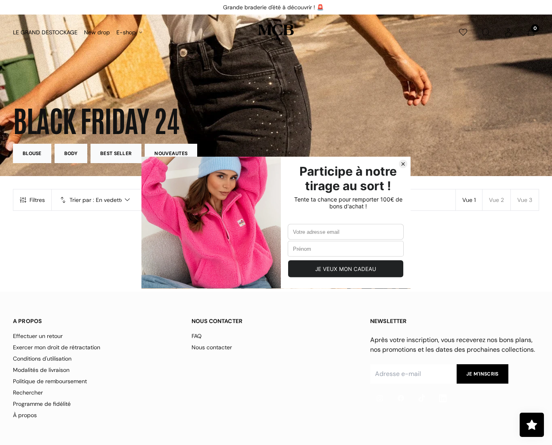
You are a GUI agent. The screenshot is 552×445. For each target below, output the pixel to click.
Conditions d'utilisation (42, 358)
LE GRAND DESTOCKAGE (45, 32)
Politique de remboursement (50, 381)
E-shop (126, 32)
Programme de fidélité (42, 403)
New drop (97, 32)
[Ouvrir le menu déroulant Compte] (508, 32)
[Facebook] (401, 398)
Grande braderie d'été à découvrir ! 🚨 (273, 7)
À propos (25, 415)
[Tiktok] (422, 398)
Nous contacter (212, 347)
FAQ (197, 336)
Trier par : (82, 200)
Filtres (37, 200)
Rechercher (28, 392)
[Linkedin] (443, 398)
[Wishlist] (463, 32)
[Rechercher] (486, 32)
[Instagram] (380, 398)
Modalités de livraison (41, 370)
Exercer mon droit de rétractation (56, 347)
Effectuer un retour (38, 336)
